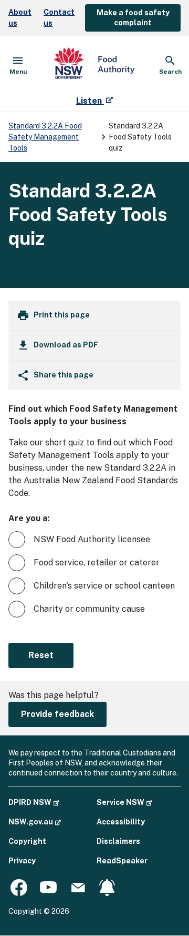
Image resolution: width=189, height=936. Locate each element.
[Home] (94, 65)
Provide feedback (57, 714)
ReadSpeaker (122, 861)
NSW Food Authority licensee (92, 539)
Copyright (27, 841)
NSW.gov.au (34, 821)
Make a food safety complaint (133, 17)
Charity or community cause (89, 609)
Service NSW (124, 802)
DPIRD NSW (33, 802)
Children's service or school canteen (104, 586)
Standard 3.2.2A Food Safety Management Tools (45, 137)
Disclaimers (118, 841)
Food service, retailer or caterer (97, 562)
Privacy (22, 861)
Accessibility (121, 822)
